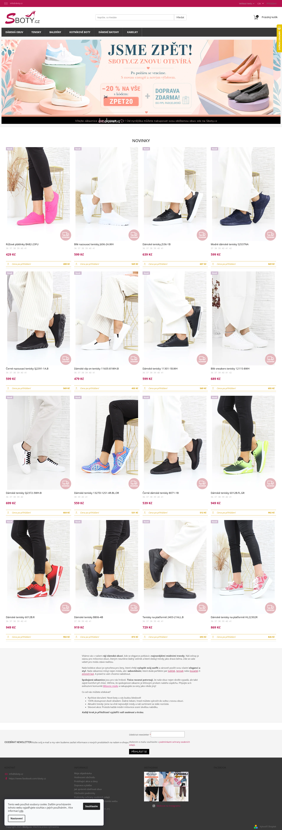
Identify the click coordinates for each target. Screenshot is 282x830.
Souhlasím (91, 806)
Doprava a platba (83, 785)
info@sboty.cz (16, 773)
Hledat (180, 17)
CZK (259, 3)
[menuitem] (14, 32)
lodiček (171, 670)
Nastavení (17, 818)
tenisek (180, 670)
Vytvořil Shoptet (268, 826)
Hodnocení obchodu (84, 777)
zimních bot (88, 673)
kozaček (194, 670)
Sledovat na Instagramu (168, 805)
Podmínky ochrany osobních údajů (92, 797)
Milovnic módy (110, 686)
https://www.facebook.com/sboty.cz (27, 778)
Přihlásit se (139, 751)
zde (21, 811)
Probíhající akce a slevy (86, 781)
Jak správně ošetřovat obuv (88, 789)
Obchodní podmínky (84, 793)
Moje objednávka (83, 773)
